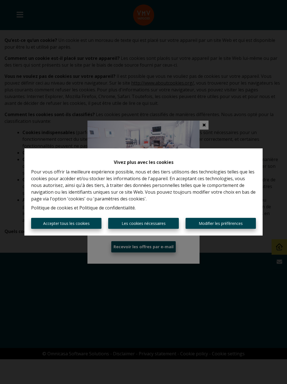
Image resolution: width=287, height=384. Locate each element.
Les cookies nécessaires (144, 223)
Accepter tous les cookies (66, 223)
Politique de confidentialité (107, 208)
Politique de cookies (52, 208)
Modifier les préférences (221, 223)
